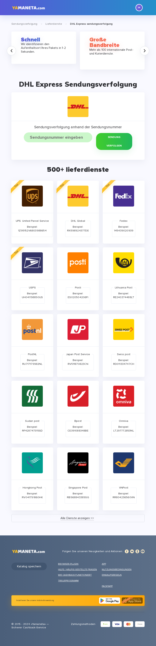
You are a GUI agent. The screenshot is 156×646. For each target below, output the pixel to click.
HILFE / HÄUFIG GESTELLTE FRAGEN (77, 569)
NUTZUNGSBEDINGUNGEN (116, 569)
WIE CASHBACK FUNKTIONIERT (75, 575)
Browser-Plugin (68, 564)
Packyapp (107, 586)
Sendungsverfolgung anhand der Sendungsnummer (78, 127)
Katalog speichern (29, 566)
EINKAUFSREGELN (112, 575)
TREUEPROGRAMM (68, 580)
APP (104, 564)
